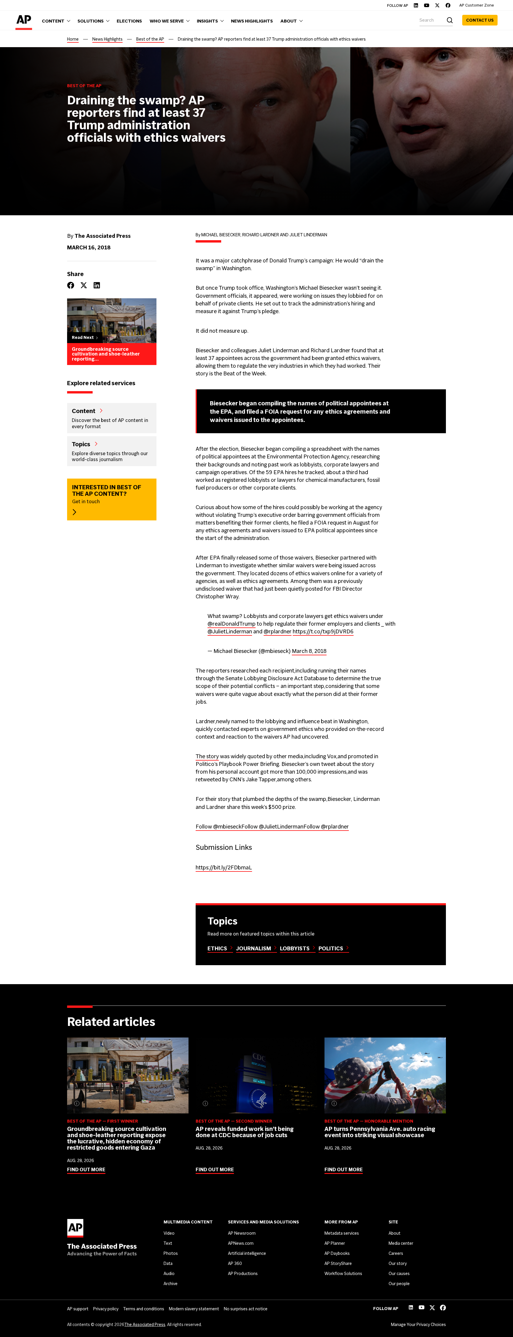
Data (168, 1263)
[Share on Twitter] (83, 285)
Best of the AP (150, 39)
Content (83, 411)
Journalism (253, 948)
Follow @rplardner (326, 826)
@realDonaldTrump (232, 623)
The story (207, 756)
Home (73, 39)
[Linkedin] (416, 5)
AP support (77, 1309)
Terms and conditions (143, 1309)
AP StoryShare (338, 1263)
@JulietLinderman (230, 631)
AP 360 (235, 1263)
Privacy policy (105, 1309)
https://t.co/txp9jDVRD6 (323, 631)
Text (168, 1243)
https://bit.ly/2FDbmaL (224, 867)
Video (169, 1233)
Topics (81, 444)
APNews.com (241, 1243)
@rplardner (278, 631)
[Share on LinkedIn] (96, 285)
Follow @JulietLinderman (272, 826)
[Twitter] (437, 5)
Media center (401, 1243)
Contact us (480, 20)
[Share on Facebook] (70, 285)
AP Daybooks (337, 1253)
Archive (171, 1284)
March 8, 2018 (309, 651)
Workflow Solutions (343, 1274)
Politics (331, 948)
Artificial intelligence (247, 1253)
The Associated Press (144, 1325)
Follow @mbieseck (218, 826)
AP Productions (243, 1274)
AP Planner (334, 1243)
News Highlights (107, 39)
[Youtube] (427, 5)
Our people (399, 1284)
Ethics (217, 948)
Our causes (399, 1274)
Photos (171, 1253)
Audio (169, 1274)
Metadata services (341, 1233)
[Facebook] (448, 5)
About (394, 1233)
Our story (398, 1263)
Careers (396, 1253)
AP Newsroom (242, 1233)
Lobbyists (295, 948)
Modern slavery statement (194, 1309)
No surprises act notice (245, 1309)
